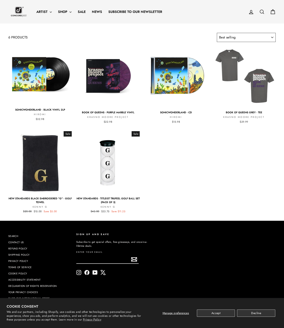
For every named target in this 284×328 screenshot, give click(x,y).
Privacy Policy (92, 319)
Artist (42, 11)
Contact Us (16, 242)
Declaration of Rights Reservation (32, 286)
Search (13, 236)
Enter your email (89, 252)
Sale (82, 11)
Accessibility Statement (24, 279)
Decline (256, 313)
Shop (63, 11)
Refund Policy (17, 248)
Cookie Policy (17, 273)
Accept (215, 313)
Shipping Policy (19, 254)
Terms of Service (20, 267)
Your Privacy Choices (23, 292)
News (97, 11)
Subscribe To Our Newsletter (135, 11)
